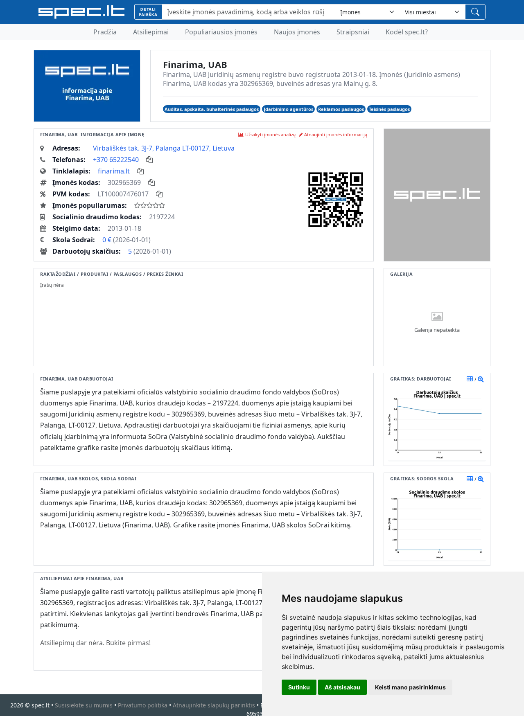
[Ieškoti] (475, 12)
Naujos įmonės (297, 31)
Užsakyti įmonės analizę (270, 134)
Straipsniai (353, 31)
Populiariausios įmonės (221, 31)
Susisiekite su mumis (84, 705)
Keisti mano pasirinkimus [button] (410, 687)
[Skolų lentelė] (470, 478)
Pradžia (105, 31)
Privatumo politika (142, 705)
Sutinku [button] (299, 687)
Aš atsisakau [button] (342, 687)
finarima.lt (114, 171)
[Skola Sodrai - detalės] (481, 478)
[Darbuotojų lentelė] (470, 378)
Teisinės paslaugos (389, 109)
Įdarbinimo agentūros (288, 109)
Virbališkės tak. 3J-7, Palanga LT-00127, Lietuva (164, 148)
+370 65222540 (116, 159)
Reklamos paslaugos (341, 109)
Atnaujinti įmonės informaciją (335, 134)
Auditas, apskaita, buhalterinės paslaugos (212, 109)
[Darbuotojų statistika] (481, 378)
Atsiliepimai (151, 31)
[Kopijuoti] (149, 159)
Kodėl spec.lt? (407, 31)
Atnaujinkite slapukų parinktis (214, 705)
